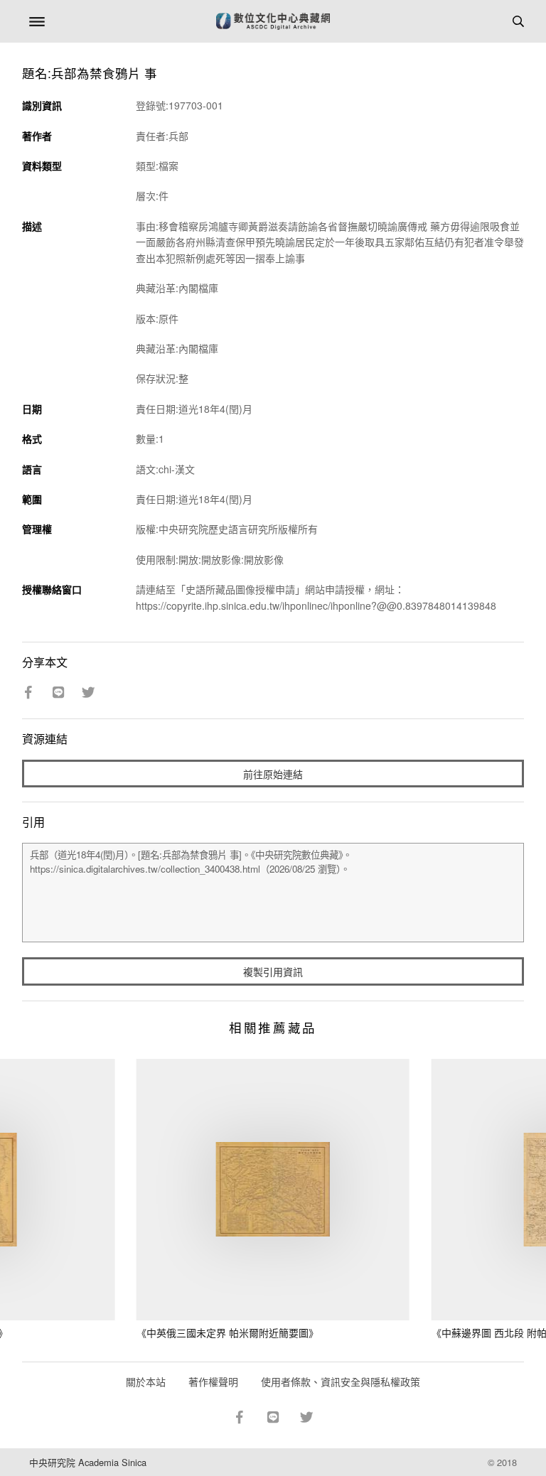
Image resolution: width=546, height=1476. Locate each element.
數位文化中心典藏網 (273, 21)
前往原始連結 (273, 774)
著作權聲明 (213, 1381)
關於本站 (146, 1381)
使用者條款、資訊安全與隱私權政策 (340, 1381)
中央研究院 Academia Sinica (87, 1462)
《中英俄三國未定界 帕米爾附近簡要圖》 (227, 1332)
